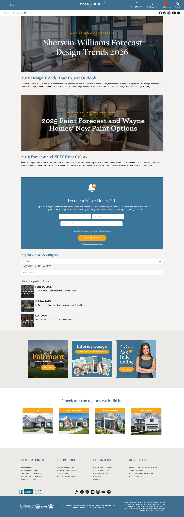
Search (177, 7)
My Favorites (166, 7)
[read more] (145, 87)
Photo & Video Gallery (67, 471)
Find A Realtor (135, 476)
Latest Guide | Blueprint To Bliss (143, 468)
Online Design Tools (66, 476)
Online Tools (67, 460)
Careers (96, 479)
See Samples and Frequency (93, 244)
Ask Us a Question (101, 471)
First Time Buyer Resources (141, 474)
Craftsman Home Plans (31, 479)
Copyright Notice (96, 507)
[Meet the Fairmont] (48, 377)
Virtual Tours (62, 474)
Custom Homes (32, 460)
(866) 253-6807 (137, 7)
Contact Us (102, 460)
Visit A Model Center (102, 468)
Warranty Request (101, 474)
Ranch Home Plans (29, 471)
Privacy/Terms (79, 507)
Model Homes (27, 468)
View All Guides (136, 471)
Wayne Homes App (65, 468)
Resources (137, 460)
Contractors (98, 476)
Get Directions (152, 7)
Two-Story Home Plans (31, 474)
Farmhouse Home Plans (31, 476)
